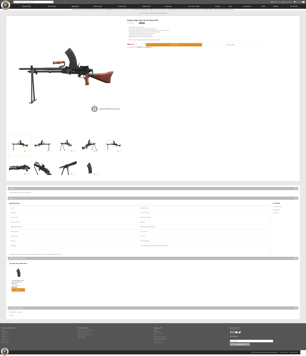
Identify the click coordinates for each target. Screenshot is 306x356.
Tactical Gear (146, 6)
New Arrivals (98, 6)
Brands (275, 6)
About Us (156, 330)
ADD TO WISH (230, 44)
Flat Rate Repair (82, 337)
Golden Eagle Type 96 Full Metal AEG (156, 13)
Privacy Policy (294, 352)
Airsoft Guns (122, 6)
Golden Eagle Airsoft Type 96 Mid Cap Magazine (18, 282)
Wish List (4, 334)
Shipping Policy (6, 336)
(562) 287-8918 (234, 330)
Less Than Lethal (194, 6)
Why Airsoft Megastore (83, 333)
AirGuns (217, 6)
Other (264, 6)
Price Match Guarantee (83, 331)
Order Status (5, 331)
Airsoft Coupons (6, 339)
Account (4, 330)
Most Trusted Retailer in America (86, 330)
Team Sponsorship (158, 342)
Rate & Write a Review (16, 308)
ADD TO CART (174, 44)
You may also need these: (17, 258)
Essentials (168, 6)
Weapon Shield (81, 336)
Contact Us (156, 331)
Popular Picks (26, 6)
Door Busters (52, 6)
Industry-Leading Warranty (84, 334)
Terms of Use (284, 352)
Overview (12, 188)
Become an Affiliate (159, 333)
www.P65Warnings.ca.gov (54, 254)
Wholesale (156, 341)
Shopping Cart (5, 333)
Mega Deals (75, 6)
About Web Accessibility (160, 337)
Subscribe (233, 338)
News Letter (5, 342)
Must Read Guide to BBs (160, 339)
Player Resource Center (160, 336)
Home (142, 13)
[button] (212, 47)
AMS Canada (5, 341)
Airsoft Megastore (5, 5)
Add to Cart (18, 290)
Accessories (247, 6)
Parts (230, 6)
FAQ (155, 334)
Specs (11, 198)
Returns (4, 337)
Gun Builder (294, 6)
